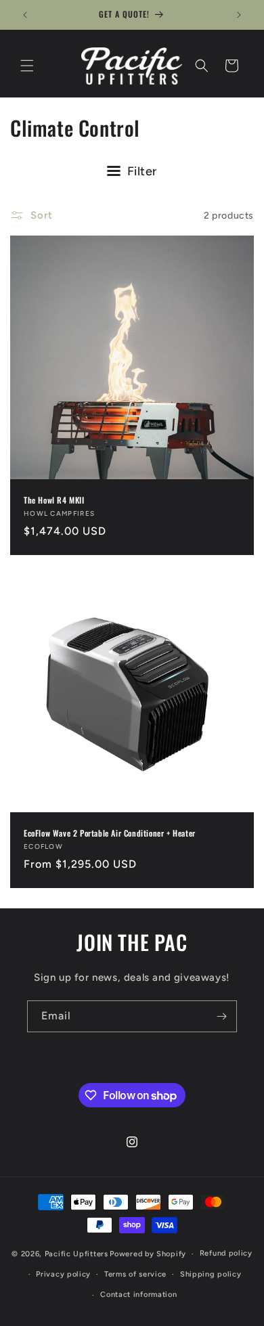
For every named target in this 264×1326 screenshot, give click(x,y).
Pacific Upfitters (76, 1254)
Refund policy (226, 1253)
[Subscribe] (221, 1016)
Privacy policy (63, 1274)
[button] (27, 66)
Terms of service (135, 1274)
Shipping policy (211, 1274)
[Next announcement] (239, 15)
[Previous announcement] (25, 15)
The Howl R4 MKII (54, 500)
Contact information (138, 1294)
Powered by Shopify (148, 1254)
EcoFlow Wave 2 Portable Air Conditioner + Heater (110, 833)
